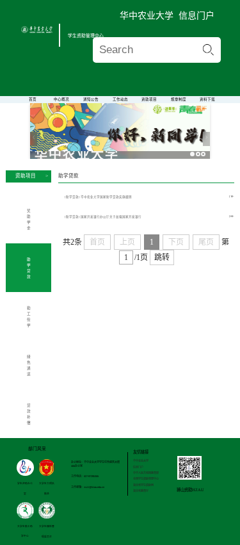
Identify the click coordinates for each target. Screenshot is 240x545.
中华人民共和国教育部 (146, 473)
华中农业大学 (146, 15)
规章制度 (178, 99)
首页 (32, 99)
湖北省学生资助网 (143, 485)
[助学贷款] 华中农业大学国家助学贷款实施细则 (98, 197)
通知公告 (91, 99)
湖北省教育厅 (140, 490)
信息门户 (196, 15)
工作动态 (120, 99)
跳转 (162, 257)
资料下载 (207, 99)
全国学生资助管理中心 (146, 478)
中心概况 (61, 99)
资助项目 (149, 99)
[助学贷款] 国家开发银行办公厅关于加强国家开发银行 (103, 216)
